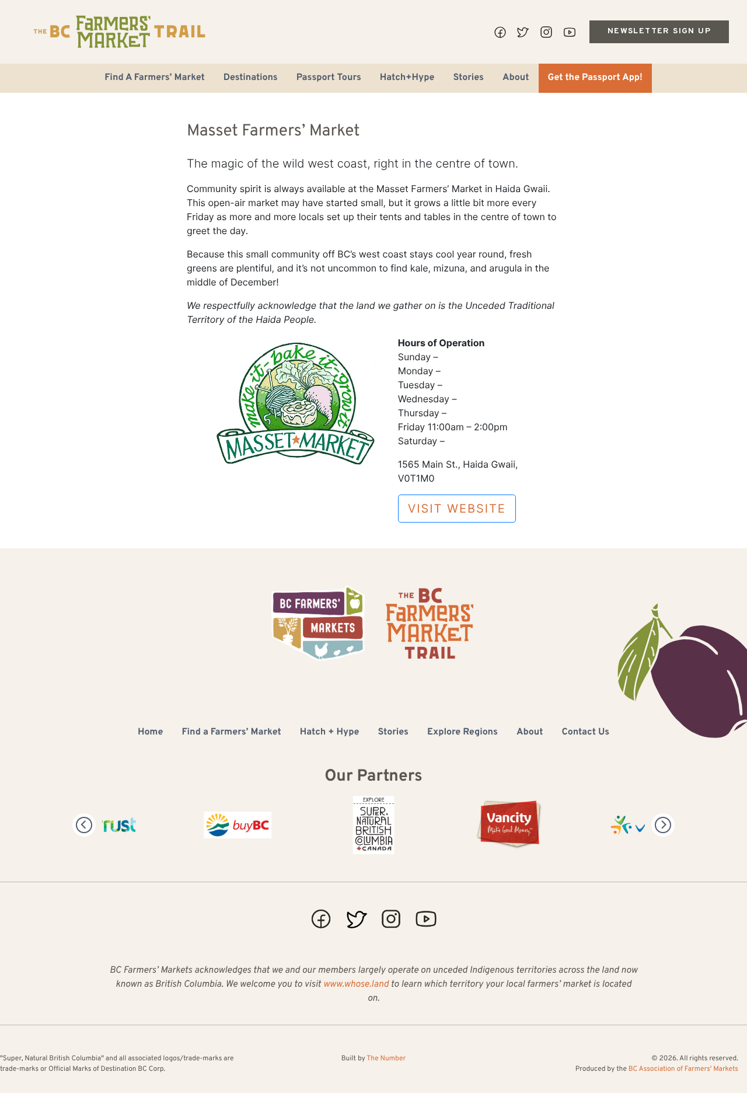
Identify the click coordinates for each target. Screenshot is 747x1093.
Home (150, 733)
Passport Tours (328, 78)
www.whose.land (356, 985)
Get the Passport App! (595, 78)
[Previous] (84, 825)
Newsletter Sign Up (659, 31)
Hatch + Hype (329, 733)
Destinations (251, 78)
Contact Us (585, 733)
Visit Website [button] (457, 509)
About (515, 78)
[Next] (663, 825)
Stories (468, 78)
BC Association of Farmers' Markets (683, 1069)
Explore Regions (462, 733)
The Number (386, 1058)
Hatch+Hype (407, 78)
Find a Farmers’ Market (231, 733)
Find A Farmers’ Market (154, 78)
